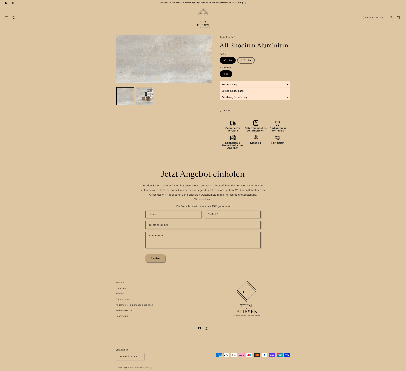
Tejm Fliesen (128, 367)
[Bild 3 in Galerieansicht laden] (144, 96)
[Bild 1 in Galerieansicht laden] (125, 96)
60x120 (227, 60)
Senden (155, 258)
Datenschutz (122, 299)
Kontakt (120, 293)
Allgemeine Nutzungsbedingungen (134, 305)
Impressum (122, 316)
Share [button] (226, 110)
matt (226, 73)
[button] (6, 17)
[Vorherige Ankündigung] (124, 3)
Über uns (121, 288)
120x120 (246, 60)
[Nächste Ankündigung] (281, 3)
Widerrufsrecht (124, 310)
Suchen (120, 282)
